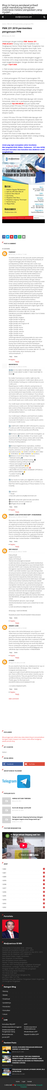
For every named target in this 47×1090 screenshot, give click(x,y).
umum (5, 1014)
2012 (24, 907)
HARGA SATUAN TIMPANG (21, 798)
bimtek (5, 995)
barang (5, 991)
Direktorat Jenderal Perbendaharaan (30, 1028)
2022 (23, 869)
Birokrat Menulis (7, 1034)
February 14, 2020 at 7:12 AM (18, 254)
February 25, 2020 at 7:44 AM (18, 551)
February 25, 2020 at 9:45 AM (18, 628)
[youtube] (34, 764)
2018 (24, 884)
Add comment (14, 699)
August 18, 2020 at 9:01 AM (17, 662)
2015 (24, 896)
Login (23, 1081)
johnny (11, 660)
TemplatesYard (21, 1085)
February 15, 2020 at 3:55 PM (18, 366)
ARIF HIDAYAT (13, 549)
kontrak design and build (21, 808)
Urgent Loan (13, 626)
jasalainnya (7, 1003)
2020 (24, 877)
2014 (24, 900)
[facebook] (12, 764)
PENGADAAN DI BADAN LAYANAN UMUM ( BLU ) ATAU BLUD (28, 1070)
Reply (10, 356)
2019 (24, 880)
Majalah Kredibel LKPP (31, 1034)
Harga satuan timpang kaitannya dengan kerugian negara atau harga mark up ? (27, 818)
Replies (12, 360)
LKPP (25, 1024)
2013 (24, 903)
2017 (24, 888)
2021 (24, 873)
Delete (15, 356)
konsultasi (6, 1010)
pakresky (12, 252)
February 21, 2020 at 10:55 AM (18, 517)
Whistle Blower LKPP (30, 1032)
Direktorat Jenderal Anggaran (12, 1027)
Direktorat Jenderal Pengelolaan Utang (8, 1031)
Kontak (29, 1081)
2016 (24, 892)
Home (4, 24)
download (6, 999)
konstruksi (6, 1007)
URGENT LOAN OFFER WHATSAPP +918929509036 (25, 515)
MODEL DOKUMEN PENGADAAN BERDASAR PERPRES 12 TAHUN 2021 (27, 1048)
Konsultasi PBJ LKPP (8, 1024)
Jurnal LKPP (6, 1037)
